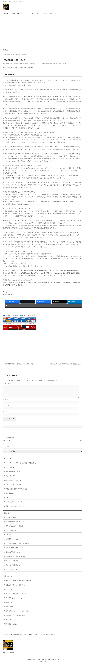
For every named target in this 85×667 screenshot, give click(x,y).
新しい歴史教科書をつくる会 (14, 522)
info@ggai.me (10, 652)
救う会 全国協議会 (12, 561)
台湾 (43, 63)
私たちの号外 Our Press (40, 659)
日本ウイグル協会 (11, 517)
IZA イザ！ (9, 589)
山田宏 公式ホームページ (13, 502)
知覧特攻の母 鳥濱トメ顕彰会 (15, 556)
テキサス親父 (9, 467)
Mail (36, 634)
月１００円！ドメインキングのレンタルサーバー (19, 323)
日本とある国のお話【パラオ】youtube (18, 580)
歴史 (60, 63)
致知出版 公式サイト (12, 624)
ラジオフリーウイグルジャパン (15, 593)
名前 (5, 399)
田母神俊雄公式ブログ (12, 471)
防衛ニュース (9, 606)
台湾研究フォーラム (12, 539)
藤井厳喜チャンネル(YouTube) (15, 615)
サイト (5, 411)
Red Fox (8, 497)
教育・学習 (52, 63)
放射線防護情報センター (13, 552)
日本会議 (8, 535)
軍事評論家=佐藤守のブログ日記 (16, 489)
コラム (39, 63)
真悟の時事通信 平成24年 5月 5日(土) (16, 67)
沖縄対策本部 (9, 493)
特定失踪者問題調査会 (12, 565)
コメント (7, 383)
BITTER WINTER (11, 569)
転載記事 (64, 63)
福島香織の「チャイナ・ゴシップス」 (17, 611)
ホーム (6, 634)
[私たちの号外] (6, 8)
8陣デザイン (9, 602)
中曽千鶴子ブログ (11, 476)
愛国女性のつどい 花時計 (14, 526)
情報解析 (46, 63)
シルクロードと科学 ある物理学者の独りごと (20, 463)
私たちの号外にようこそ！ (18, 634)
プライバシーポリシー (47, 634)
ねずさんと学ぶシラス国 (13, 484)
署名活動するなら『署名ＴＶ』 (15, 585)
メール (6, 405)
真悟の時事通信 (8, 294)
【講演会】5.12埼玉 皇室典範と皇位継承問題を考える (66, 364)
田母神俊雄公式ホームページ (14, 506)
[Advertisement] (42, 30)
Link (30, 634)
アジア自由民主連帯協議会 (14, 548)
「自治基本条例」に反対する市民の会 (17, 543)
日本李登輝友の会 (11, 530)
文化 (57, 63)
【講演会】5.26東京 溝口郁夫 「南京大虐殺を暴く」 (18, 364)
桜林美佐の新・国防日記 (13, 480)
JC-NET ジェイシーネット (14, 598)
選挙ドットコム (10, 619)
